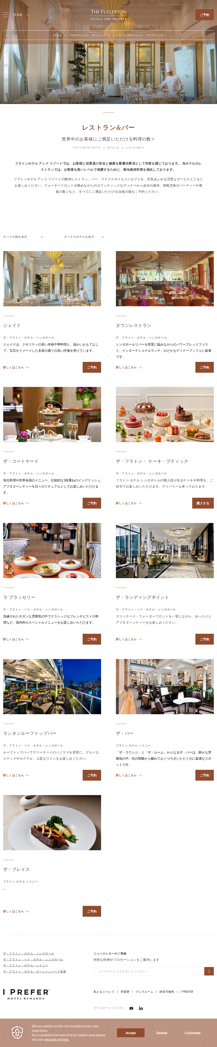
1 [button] (5, 50)
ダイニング (113, 147)
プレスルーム (144, 991)
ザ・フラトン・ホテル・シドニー (25, 965)
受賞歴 (125, 991)
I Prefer (186, 991)
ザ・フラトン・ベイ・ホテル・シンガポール (33, 959)
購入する (203, 503)
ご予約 (204, 15)
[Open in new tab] (131, 1008)
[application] (108, 1033)
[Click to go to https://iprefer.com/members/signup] (26, 994)
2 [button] (5, 55)
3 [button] (5, 60)
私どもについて (104, 991)
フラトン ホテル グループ (86, 147)
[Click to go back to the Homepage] (108, 14)
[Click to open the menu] (5, 15)
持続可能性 (166, 991)
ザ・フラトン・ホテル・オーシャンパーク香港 (34, 971)
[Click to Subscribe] (209, 971)
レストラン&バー (135, 147)
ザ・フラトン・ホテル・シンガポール (28, 953)
